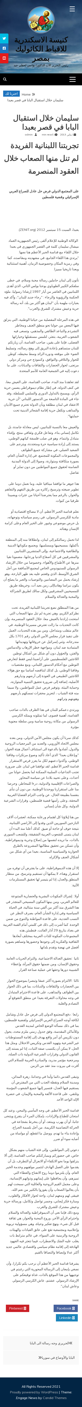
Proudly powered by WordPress (34, 1392)
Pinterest (16, 1308)
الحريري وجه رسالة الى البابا (49, 1343)
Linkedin (65, 1318)
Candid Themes (55, 1398)
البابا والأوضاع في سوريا (58, 1357)
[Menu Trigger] (72, 9)
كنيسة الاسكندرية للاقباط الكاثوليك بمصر (41, 49)
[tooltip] (4, 38)
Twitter (40, 1308)
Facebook (64, 1308)
